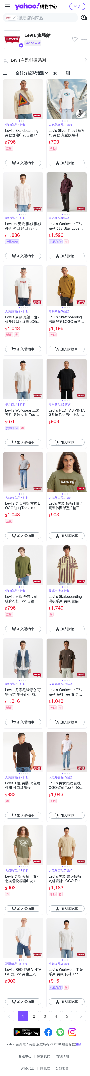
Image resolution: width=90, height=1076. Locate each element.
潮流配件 (71, 73)
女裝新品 (58, 73)
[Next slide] (40, 99)
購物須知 (62, 1056)
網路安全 (28, 1068)
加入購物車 (25, 162)
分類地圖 (62, 1068)
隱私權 (45, 1068)
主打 (7, 73)
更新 (79, 1044)
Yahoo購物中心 (36, 6)
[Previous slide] (6, 99)
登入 (77, 6)
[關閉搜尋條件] (14, 17)
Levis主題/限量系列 (28, 60)
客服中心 (25, 1056)
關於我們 (43, 1056)
